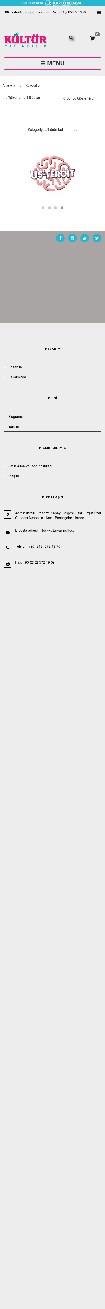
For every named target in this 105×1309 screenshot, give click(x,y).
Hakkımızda (17, 376)
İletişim (13, 475)
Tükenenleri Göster (24, 97)
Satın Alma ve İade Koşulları (30, 465)
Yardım (13, 426)
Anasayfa (9, 85)
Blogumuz (16, 416)
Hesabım (15, 366)
